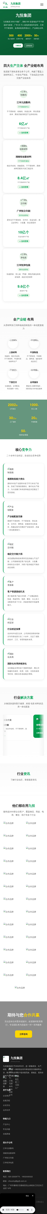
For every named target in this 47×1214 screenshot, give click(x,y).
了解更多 (18, 45)
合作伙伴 (6, 1107)
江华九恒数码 (8, 1145)
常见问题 (6, 1126)
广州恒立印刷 (8, 1155)
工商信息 (39, 1199)
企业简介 (6, 1093)
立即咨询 (29, 45)
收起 (27, 1196)
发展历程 (6, 1097)
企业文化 (6, 1102)
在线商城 (6, 1131)
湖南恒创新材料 (9, 1150)
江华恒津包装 (8, 1160)
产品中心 (6, 1121)
